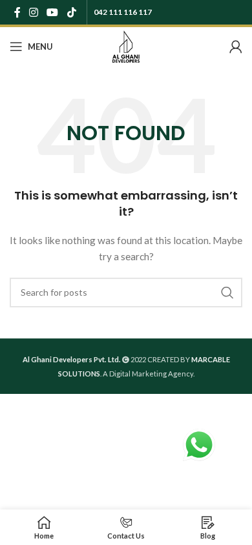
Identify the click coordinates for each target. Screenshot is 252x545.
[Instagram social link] (33, 12)
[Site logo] (126, 45)
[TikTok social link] (71, 12)
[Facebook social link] (17, 12)
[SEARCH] (227, 292)
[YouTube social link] (53, 12)
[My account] (236, 46)
